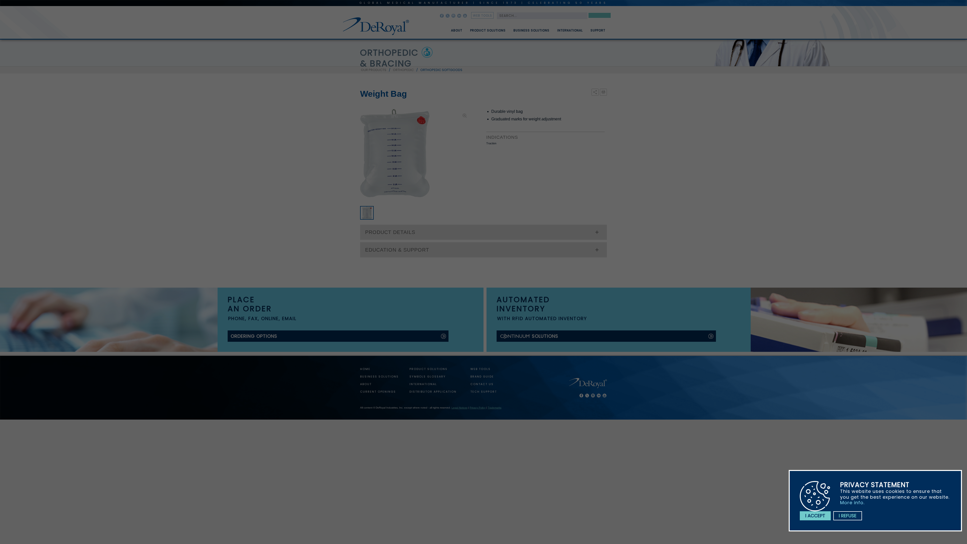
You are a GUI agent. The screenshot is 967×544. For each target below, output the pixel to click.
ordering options (254, 336)
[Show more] (595, 92)
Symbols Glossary (427, 377)
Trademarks (494, 407)
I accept (815, 516)
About (456, 30)
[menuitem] (453, 28)
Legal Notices (459, 407)
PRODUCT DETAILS (390, 232)
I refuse (847, 516)
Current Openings (378, 392)
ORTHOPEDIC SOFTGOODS (441, 69)
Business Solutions (531, 30)
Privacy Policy (478, 407)
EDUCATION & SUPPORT (397, 250)
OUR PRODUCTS (373, 69)
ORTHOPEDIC (403, 69)
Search (600, 16)
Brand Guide (482, 377)
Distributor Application (433, 392)
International (570, 30)
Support (598, 30)
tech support (483, 392)
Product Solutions (488, 30)
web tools (482, 15)
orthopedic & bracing (389, 58)
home (365, 369)
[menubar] (524, 28)
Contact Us (482, 384)
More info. (852, 502)
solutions (545, 336)
